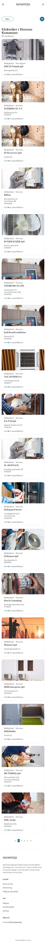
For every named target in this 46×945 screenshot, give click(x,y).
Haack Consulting (13, 601)
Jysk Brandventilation (15, 332)
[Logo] (23, 4)
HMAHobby (10, 731)
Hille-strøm (10, 820)
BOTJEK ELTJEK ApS (14, 241)
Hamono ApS (10, 645)
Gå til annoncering (14, 922)
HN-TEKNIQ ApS (12, 773)
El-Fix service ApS (13, 153)
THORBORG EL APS (14, 286)
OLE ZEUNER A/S (13, 377)
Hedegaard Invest (13, 510)
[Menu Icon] (3, 4)
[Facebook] (5, 929)
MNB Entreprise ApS (14, 687)
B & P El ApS (10, 421)
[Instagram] (10, 929)
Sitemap (6, 911)
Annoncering (7, 888)
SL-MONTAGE (11, 465)
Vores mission (8, 884)
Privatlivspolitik (8, 907)
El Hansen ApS (11, 556)
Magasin (6, 903)
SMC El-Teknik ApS (13, 66)
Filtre (7, 19)
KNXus (7, 195)
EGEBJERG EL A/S (13, 108)
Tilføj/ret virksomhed (10, 892)
